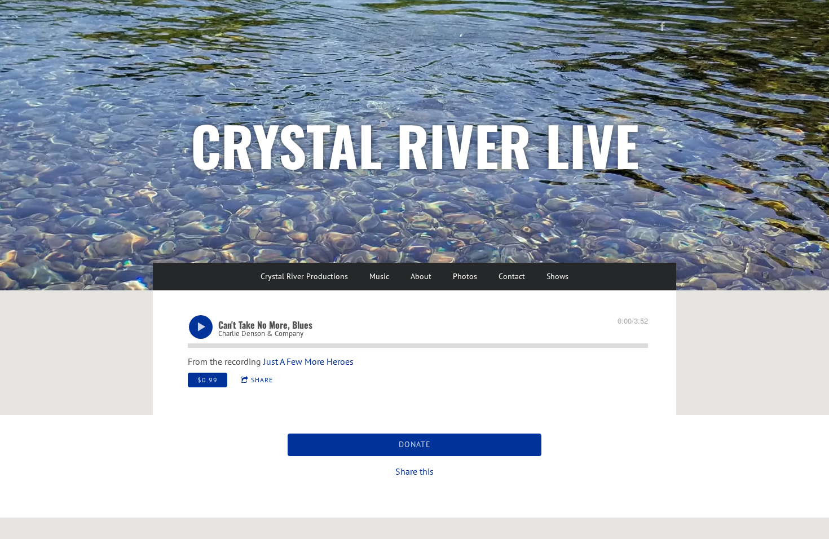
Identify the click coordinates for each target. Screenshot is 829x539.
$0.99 (207, 379)
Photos (465, 276)
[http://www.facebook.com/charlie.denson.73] (662, 26)
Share (262, 379)
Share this (414, 471)
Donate (415, 444)
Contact (512, 276)
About (421, 276)
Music (379, 276)
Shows (557, 276)
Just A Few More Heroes (308, 361)
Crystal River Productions (304, 276)
